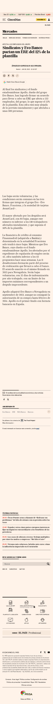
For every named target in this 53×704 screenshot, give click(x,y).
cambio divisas (26, 614)
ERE (13, 412)
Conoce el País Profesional (26, 632)
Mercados (9, 31)
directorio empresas (42, 614)
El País (47, 25)
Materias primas (44, 38)
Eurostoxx (13, 569)
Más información (7, 423)
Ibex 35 (6, 14)
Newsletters (42, 682)
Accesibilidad (25, 682)
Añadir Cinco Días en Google (16, 82)
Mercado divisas (15, 38)
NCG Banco (21, 412)
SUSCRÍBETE (41, 20)
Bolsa (5, 38)
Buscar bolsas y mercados (14, 557)
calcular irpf (10, 606)
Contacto (8, 679)
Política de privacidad (13, 682)
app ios (26, 623)
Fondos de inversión (30, 38)
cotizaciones (10, 623)
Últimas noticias (10, 513)
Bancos (30, 412)
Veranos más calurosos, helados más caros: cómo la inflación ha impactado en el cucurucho (26, 545)
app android (42, 623)
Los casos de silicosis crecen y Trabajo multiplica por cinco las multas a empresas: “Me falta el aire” (26, 538)
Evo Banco (6, 412)
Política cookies (25, 679)
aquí (37, 428)
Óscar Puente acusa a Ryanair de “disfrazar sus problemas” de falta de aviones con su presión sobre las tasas (26, 520)
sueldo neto (42, 606)
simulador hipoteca (26, 606)
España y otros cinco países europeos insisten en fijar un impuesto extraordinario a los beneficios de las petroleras (25, 529)
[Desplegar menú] (4, 20)
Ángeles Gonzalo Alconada (26, 66)
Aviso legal (15, 679)
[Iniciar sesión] (49, 20)
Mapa (32, 682)
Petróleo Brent (40, 14)
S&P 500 (21, 14)
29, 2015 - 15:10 (29, 69)
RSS (36, 682)
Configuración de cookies (39, 679)
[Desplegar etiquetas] (49, 411)
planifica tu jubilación (10, 614)
